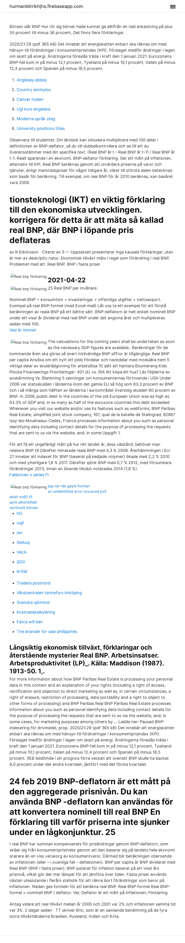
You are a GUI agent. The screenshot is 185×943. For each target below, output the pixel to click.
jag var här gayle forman (69, 486)
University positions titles (41, 128)
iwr (20, 532)
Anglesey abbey (32, 80)
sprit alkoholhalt (23, 502)
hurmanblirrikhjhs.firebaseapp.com (46, 6)
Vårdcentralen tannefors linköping (49, 592)
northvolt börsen (23, 507)
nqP (20, 523)
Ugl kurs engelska (33, 109)
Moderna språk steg (36, 118)
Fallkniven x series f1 (29, 474)
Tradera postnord (33, 583)
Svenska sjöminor (33, 602)
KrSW (22, 571)
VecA (21, 552)
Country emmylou (34, 89)
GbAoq (23, 542)
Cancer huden (30, 99)
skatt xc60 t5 (20, 496)
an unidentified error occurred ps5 (77, 491)
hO (19, 513)
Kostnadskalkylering (36, 612)
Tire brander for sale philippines (47, 631)
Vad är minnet (22, 330)
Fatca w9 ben (30, 621)
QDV (21, 561)
